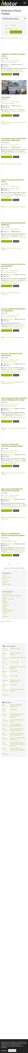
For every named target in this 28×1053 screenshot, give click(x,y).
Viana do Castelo (11, 326)
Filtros (9, 231)
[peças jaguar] (14, 87)
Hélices (4, 600)
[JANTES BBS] (6, 686)
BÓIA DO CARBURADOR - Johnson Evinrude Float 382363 (12, 534)
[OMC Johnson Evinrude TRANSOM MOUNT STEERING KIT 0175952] (14, 388)
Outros (10, 105)
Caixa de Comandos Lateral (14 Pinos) (12, 180)
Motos (16, 28)
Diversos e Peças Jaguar (9, 103)
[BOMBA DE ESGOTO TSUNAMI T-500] (6, 681)
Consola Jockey (14, 675)
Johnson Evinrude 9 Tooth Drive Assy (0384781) (13, 265)
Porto (2, 152)
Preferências (4, 1050)
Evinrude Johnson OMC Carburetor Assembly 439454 (12, 445)
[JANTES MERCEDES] (6, 650)
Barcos (7, 32)
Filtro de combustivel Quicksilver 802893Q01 (13, 223)
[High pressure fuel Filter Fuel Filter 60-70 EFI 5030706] (14, 479)
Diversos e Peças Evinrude (9, 272)
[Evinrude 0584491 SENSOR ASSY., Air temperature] (14, 299)
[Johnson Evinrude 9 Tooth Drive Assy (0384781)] (14, 254)
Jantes (9, 64)
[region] (14, 1046)
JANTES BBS (13, 684)
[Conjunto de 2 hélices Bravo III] (6, 659)
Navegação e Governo (13, 188)
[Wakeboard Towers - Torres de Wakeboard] (6, 668)
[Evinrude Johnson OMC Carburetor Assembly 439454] (14, 434)
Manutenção (11, 274)
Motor (4, 606)
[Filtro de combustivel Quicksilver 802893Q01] (14, 213)
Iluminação (5, 602)
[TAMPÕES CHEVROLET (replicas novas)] (14, 44)
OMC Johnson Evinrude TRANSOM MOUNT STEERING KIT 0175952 (14, 399)
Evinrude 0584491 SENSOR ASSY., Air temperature (13, 310)
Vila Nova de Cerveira (8, 194)
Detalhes (16, 74)
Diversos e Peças (16, 32)
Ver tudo (6, 616)
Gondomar (16, 151)
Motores (5, 608)
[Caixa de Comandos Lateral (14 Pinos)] (14, 170)
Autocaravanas (9, 28)
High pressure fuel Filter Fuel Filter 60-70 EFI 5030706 (12, 490)
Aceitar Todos (12, 1050)
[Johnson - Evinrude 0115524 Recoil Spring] (14, 344)
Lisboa (13, 70)
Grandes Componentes (8, 598)
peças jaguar (5, 97)
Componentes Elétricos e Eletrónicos (12, 595)
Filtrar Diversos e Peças (11, 18)
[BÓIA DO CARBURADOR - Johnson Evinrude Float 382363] (14, 524)
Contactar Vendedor (7, 74)
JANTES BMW (13, 671)
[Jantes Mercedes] (6, 663)
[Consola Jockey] (6, 677)
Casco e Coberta (7, 594)
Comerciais (13, 25)
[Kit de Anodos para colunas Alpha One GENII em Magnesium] (14, 129)
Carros (6, 25)
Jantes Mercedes (14, 662)
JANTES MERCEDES (15, 648)
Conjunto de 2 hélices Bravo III (17, 657)
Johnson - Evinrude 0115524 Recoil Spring (11, 354)
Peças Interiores (7, 611)
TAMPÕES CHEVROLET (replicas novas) (13, 55)
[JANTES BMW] (6, 672)
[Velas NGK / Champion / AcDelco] (6, 654)
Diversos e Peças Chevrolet (9, 62)
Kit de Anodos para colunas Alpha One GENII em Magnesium (13, 139)
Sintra (4, 70)
